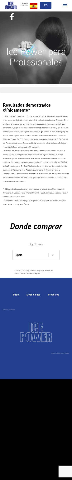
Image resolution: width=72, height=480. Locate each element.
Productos (53, 294)
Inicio (16, 294)
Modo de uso (33, 294)
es (45, 5)
